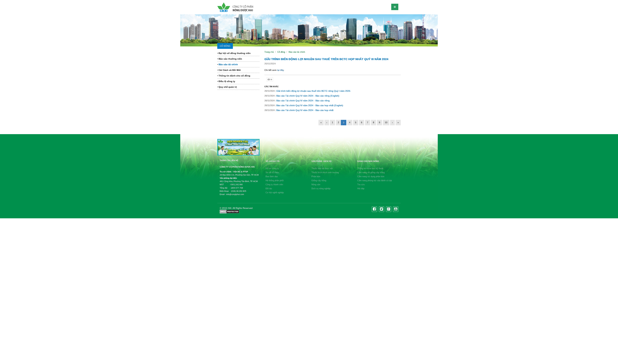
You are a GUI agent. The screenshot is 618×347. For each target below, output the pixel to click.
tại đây (280, 70)
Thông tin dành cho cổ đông (234, 75)
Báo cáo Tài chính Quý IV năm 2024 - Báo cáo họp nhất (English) (303, 105)
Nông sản (315, 184)
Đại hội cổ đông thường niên (234, 53)
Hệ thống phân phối (275, 180)
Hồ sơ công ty (272, 168)
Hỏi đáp (360, 188)
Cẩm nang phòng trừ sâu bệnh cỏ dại (374, 180)
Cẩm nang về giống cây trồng (371, 172)
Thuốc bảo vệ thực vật (322, 168)
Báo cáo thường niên (230, 59)
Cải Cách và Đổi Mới (229, 70)
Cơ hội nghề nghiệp (275, 192)
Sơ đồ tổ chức (272, 172)
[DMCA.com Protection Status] (229, 211)
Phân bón (315, 176)
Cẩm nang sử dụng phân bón (370, 176)
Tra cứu (361, 184)
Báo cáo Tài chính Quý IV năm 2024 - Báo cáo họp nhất (298, 110)
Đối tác (269, 188)
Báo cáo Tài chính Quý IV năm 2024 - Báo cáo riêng (297, 100)
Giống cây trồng (318, 180)
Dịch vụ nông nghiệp (320, 188)
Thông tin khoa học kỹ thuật (370, 168)
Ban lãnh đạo (272, 176)
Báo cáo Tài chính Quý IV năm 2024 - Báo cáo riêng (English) (301, 95)
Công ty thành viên (274, 184)
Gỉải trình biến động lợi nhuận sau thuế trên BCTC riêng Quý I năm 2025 (307, 91)
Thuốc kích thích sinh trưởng (325, 172)
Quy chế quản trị (227, 87)
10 (386, 122)
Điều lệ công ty (226, 81)
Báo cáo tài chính (228, 64)
